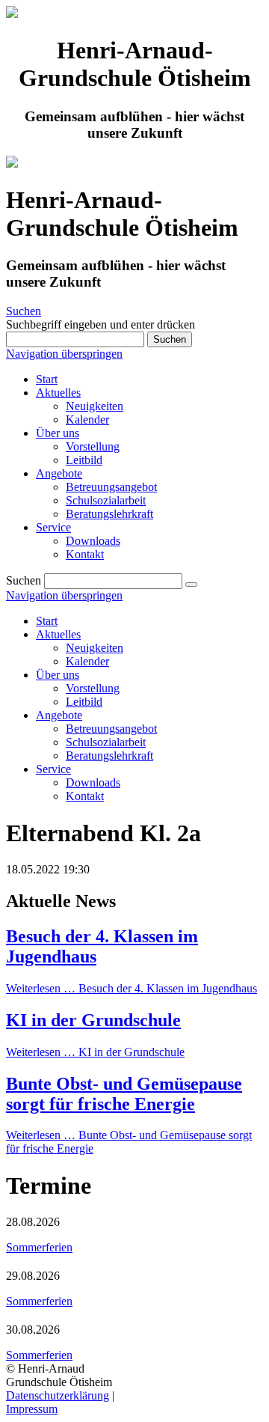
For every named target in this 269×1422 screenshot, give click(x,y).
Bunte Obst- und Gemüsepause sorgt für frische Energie (124, 1094)
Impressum (32, 1409)
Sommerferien (39, 1247)
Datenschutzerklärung (57, 1395)
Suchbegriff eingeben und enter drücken (100, 324)
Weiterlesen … (131, 988)
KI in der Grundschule (93, 1020)
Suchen (23, 311)
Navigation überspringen (64, 353)
